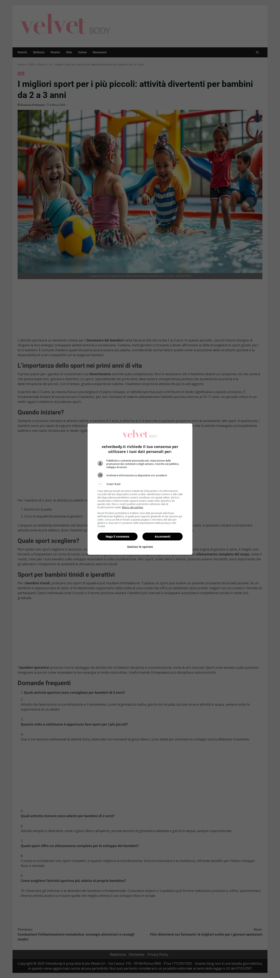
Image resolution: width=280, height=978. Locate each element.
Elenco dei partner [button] (132, 507)
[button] (140, 484)
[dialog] (140, 489)
